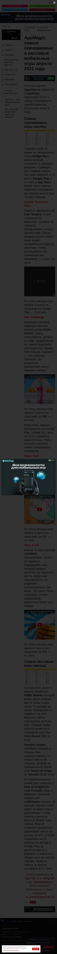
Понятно (35, 949)
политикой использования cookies (11, 950)
